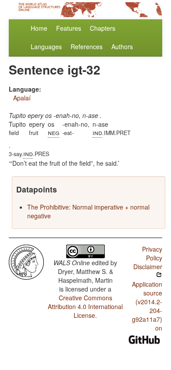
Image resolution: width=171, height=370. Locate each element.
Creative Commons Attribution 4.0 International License (85, 306)
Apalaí (22, 97)
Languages (46, 46)
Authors (122, 46)
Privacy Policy (152, 253)
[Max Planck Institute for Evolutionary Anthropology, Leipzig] (26, 261)
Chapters (102, 28)
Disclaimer (147, 266)
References (87, 46)
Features (68, 28)
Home (39, 28)
